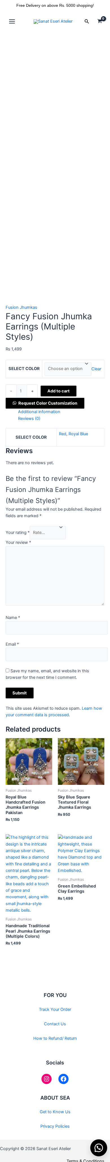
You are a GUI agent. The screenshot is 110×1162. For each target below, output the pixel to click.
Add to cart (58, 391)
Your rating (18, 532)
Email (12, 644)
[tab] (61, 412)
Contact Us (55, 1023)
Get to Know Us (55, 1111)
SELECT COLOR (24, 368)
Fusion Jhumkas (21, 307)
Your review (18, 542)
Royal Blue (78, 433)
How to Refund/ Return (55, 1038)
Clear (96, 368)
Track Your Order (55, 1009)
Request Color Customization (47, 403)
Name (13, 617)
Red (62, 433)
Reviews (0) (29, 418)
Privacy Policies (55, 1126)
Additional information (39, 411)
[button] (45, 403)
